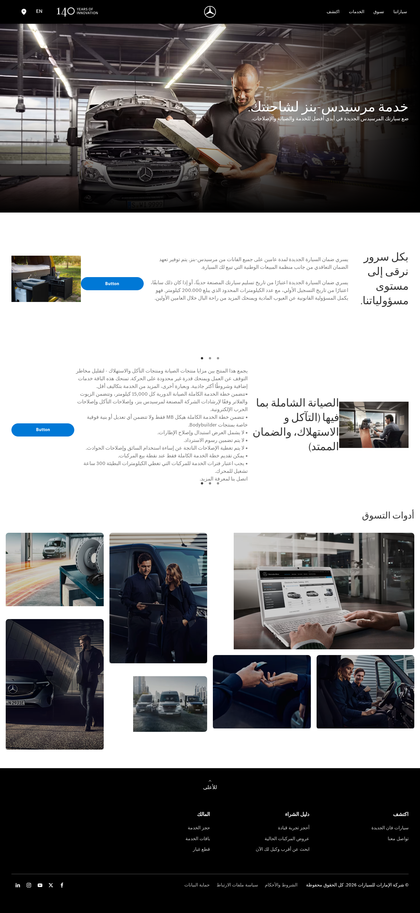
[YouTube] (40, 885)
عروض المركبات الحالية (287, 839)
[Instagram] (28, 885)
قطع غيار (201, 849)
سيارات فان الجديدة (390, 828)
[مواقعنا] (23, 12)
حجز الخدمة (199, 828)
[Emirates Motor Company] (210, 12)
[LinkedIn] (17, 885)
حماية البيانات (197, 885)
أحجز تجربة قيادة (293, 828)
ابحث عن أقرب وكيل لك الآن (282, 849)
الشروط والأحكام (281, 885)
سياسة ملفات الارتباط (237, 885)
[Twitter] (50, 885)
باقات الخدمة (197, 839)
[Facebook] (62, 885)
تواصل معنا (398, 839)
